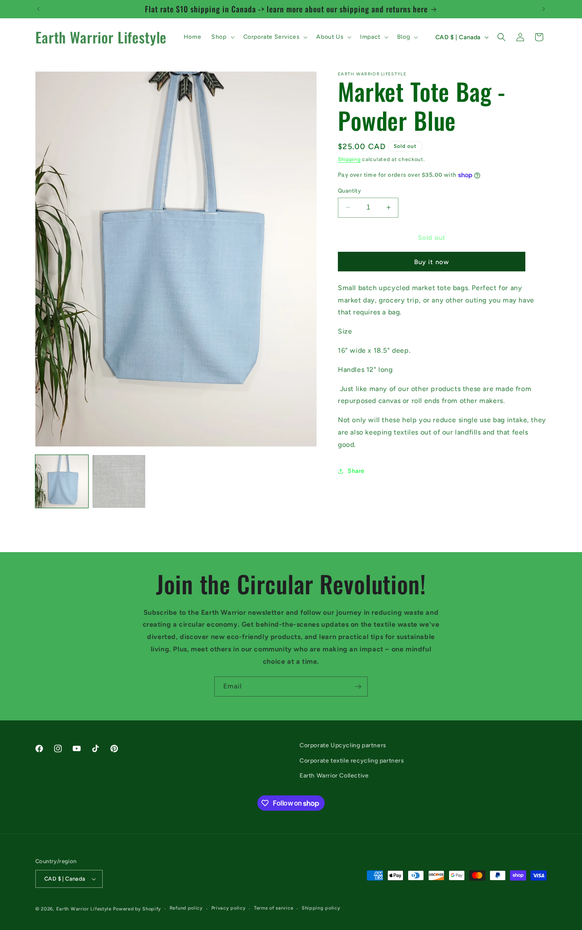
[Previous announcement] (38, 9)
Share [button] (356, 471)
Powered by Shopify (137, 909)
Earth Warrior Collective (334, 775)
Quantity (349, 190)
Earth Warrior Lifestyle (84, 909)
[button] (222, 37)
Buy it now (431, 262)
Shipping (349, 159)
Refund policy (186, 908)
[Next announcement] (543, 9)
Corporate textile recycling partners (352, 760)
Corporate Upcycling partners (343, 745)
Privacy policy (228, 908)
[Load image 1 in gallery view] (61, 481)
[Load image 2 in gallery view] (118, 481)
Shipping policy (321, 908)
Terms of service (273, 908)
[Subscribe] (358, 687)
